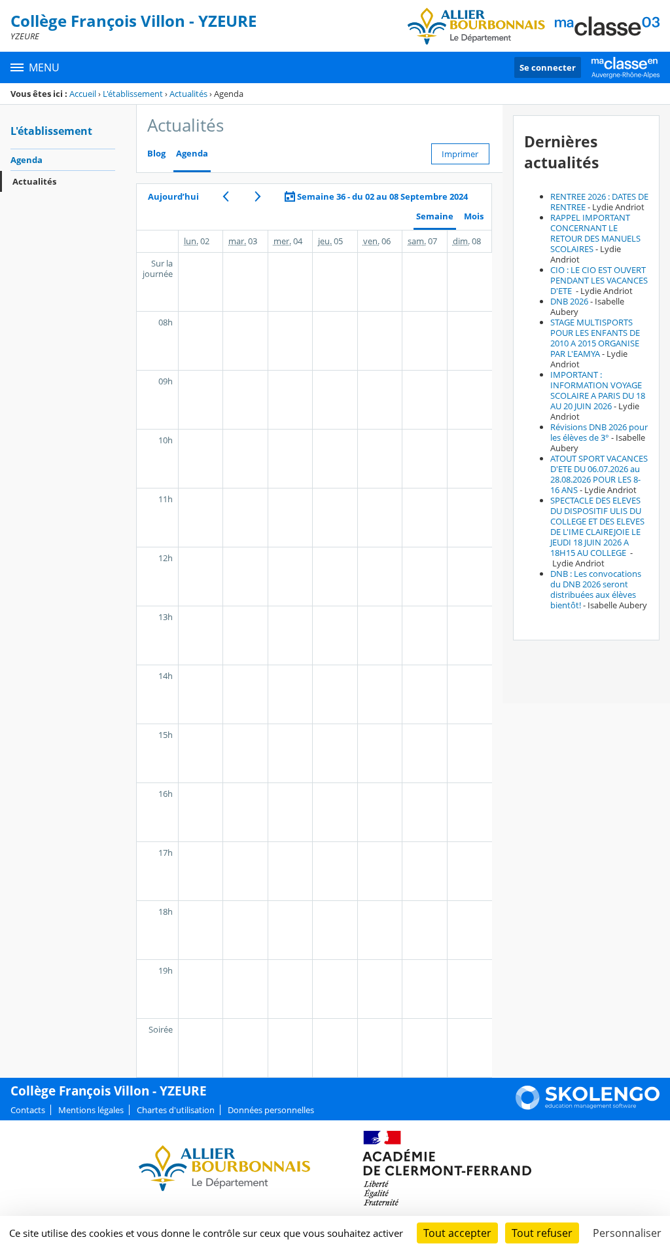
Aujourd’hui (173, 196)
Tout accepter (457, 1233)
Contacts (27, 1110)
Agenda (26, 160)
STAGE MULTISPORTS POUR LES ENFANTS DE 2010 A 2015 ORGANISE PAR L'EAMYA (595, 337)
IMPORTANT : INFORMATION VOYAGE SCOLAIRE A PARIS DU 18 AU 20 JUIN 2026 (597, 390)
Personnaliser (627, 1233)
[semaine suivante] (257, 196)
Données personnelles (271, 1110)
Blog (156, 153)
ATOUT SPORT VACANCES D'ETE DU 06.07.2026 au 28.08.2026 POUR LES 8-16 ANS (599, 474)
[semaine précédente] (225, 196)
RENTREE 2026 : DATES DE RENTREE (599, 202)
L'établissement (133, 94)
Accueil (82, 94)
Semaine (434, 216)
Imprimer (460, 154)
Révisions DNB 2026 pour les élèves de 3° (599, 432)
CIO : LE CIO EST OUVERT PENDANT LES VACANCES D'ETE (599, 280)
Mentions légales (91, 1110)
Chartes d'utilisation (176, 1110)
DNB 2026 (569, 301)
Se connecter (548, 67)
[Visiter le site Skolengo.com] (588, 1106)
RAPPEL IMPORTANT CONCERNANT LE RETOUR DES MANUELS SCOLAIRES (595, 233)
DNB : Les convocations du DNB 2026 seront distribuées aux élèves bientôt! (595, 589)
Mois (474, 216)
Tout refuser (542, 1233)
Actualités (188, 94)
